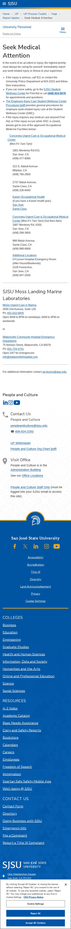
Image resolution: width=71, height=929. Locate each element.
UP (16, 14)
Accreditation (35, 565)
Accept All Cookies (35, 922)
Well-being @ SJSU (17, 788)
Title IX (35, 572)
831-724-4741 (15, 349)
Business (9, 625)
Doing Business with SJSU (22, 821)
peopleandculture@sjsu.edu (29, 425)
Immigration (12, 774)
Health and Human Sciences (24, 654)
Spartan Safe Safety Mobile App (27, 781)
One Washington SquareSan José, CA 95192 (22, 876)
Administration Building (26, 469)
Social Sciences (14, 691)
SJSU (12, 3)
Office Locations (32, 475)
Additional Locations (24, 255)
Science (8, 683)
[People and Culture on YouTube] (16, 403)
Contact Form (13, 806)
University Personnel (17, 27)
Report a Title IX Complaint (23, 843)
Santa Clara (20, 208)
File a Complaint (15, 835)
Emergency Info (14, 828)
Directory (10, 813)
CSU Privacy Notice (33, 897)
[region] (35, 904)
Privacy (35, 594)
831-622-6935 (15, 313)
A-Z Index (10, 708)
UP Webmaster (21, 443)
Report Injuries (11, 18)
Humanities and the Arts (21, 669)
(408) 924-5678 (57, 93)
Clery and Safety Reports (22, 730)
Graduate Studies (16, 647)
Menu (63, 32)
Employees (11, 759)
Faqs (54, 14)
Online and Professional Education (28, 676)
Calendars (10, 745)
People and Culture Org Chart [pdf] (33, 449)
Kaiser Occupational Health (29, 196)
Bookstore (10, 737)
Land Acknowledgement (35, 587)
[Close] (65, 884)
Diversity (35, 579)
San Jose (18, 204)
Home (6, 14)
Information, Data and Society (25, 661)
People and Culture (12, 33)
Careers (8, 752)
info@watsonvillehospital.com (20, 356)
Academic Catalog (16, 715)
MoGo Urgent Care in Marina (19, 305)
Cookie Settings (36, 601)
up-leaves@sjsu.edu (54, 371)
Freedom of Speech (17, 767)
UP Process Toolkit (35, 14)
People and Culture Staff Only (30, 487)
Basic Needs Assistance (20, 723)
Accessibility (35, 557)
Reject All (35, 913)
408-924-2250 (24, 431)
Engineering (12, 639)
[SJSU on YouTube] (57, 546)
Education (10, 632)
